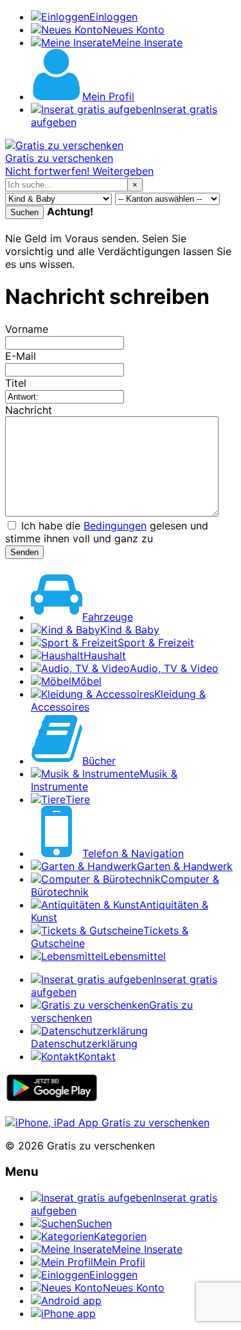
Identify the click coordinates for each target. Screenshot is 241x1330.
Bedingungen (115, 525)
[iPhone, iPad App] (107, 1122)
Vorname (26, 329)
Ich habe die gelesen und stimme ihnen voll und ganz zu (106, 532)
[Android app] (51, 1098)
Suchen (24, 212)
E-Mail (20, 356)
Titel (15, 383)
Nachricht (28, 409)
